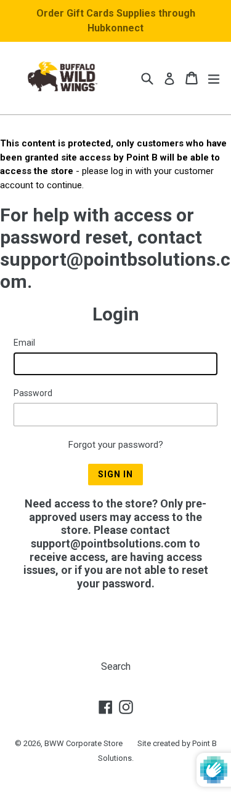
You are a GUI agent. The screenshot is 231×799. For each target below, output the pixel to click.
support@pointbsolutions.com (109, 543)
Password (33, 393)
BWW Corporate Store (83, 743)
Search (116, 666)
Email (24, 343)
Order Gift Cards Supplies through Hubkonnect (115, 20)
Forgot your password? (115, 444)
